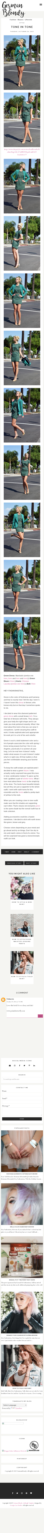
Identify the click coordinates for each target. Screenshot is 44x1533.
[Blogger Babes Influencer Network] (14, 1451)
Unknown (10, 999)
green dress (8, 716)
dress (21, 702)
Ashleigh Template (28, 1503)
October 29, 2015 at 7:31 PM (15, 1002)
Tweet (7, 851)
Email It (26, 851)
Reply (40, 1016)
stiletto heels (28, 779)
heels (24, 781)
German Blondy (17, 1503)
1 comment (35, 851)
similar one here (17, 684)
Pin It (20, 851)
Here (12, 681)
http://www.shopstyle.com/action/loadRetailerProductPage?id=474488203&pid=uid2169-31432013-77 (22, 152)
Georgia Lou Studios (16, 1505)
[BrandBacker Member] (34, 1451)
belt (30, 716)
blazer (26, 770)
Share (13, 851)
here (5, 678)
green (37, 806)
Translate (18, 1408)
